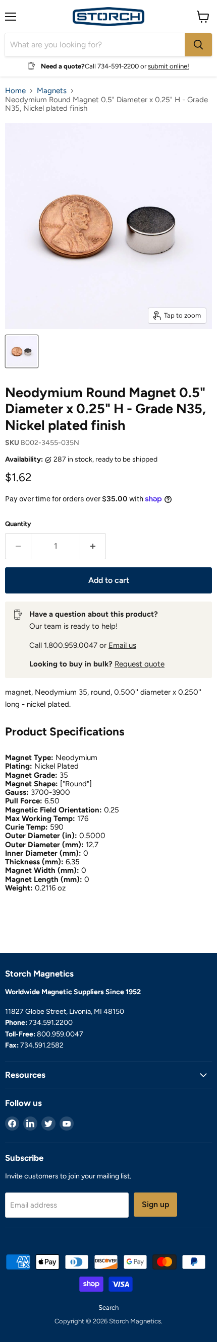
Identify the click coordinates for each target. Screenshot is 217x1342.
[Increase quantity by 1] (93, 546)
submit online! (168, 66)
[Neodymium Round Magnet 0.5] (22, 351)
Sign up (155, 1204)
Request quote (140, 663)
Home (15, 91)
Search (108, 1307)
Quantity (18, 524)
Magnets (52, 91)
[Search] (198, 44)
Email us (122, 645)
